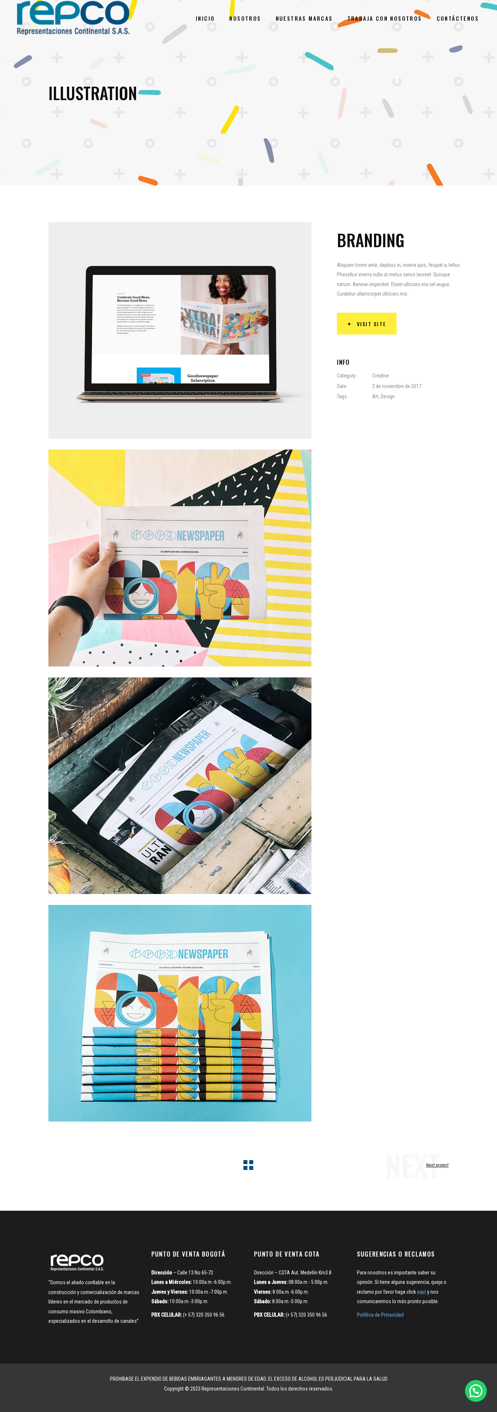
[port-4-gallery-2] (179, 558)
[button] (476, 1391)
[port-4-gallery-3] (179, 785)
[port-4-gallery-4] (179, 1013)
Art (375, 396)
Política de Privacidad (380, 1315)
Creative (380, 376)
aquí (421, 1292)
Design (388, 396)
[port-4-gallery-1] (179, 330)
